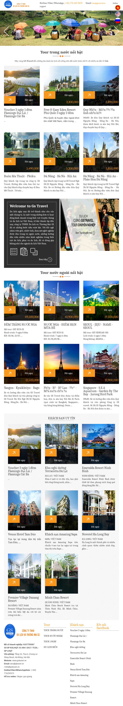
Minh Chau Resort (78, 703)
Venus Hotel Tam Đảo (80, 669)
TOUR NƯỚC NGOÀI (53, 636)
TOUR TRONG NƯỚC (53, 630)
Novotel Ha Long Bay (80, 686)
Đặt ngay (28, 100)
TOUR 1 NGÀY (50, 641)
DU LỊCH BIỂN (50, 647)
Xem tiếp (43, 259)
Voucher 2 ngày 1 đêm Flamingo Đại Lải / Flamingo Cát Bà (80, 636)
